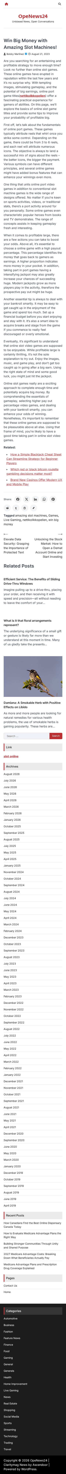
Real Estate (10, 1403)
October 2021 (12, 1094)
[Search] (59, 4)
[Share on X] (26, 499)
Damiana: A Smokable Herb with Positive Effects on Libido (32, 705)
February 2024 (13, 930)
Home (7, 1291)
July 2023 (10, 963)
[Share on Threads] (24, 508)
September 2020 (14, 1140)
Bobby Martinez (15, 54)
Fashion (8, 1331)
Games (53, 515)
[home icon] (6, 4)
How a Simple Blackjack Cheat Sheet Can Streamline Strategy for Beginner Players (33, 459)
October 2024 (12, 878)
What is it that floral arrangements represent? (28, 623)
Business (9, 1325)
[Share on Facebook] (17, 499)
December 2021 (13, 1081)
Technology (11, 1436)
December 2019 (13, 1172)
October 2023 (12, 943)
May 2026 (10, 793)
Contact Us (10, 1285)
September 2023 (14, 950)
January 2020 (12, 1166)
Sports (8, 1423)
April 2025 (10, 858)
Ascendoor (40, 1465)
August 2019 (11, 1192)
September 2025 (14, 832)
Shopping (9, 1410)
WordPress (28, 1469)
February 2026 (13, 813)
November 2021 (13, 1087)
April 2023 (10, 983)
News (7, 1396)
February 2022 (13, 1068)
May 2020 (10, 1153)
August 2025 (11, 839)
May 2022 (10, 1048)
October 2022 (12, 1015)
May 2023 (10, 976)
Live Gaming (12, 520)
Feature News (12, 1338)
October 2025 (12, 826)
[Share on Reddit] (7, 508)
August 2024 (12, 891)
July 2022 (10, 1035)
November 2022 (14, 1009)
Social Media (11, 1416)
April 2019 (10, 1205)
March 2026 (11, 806)
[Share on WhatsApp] (44, 499)
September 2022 (14, 1022)
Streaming (10, 1429)
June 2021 (10, 1113)
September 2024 (14, 885)
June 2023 (10, 970)
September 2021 (14, 1100)
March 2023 (11, 989)
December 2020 (13, 1133)
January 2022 (12, 1074)
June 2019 (10, 1198)
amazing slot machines (31, 515)
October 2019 (12, 1179)
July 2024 (10, 898)
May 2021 (10, 1120)
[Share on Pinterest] (53, 499)
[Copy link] (33, 508)
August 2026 (12, 774)
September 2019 (14, 1185)
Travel (7, 1449)
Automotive (10, 1318)
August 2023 (12, 957)
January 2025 (12, 865)
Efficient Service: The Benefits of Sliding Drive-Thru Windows (32, 581)
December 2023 (13, 937)
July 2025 (10, 845)
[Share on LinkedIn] (35, 499)
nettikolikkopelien (35, 520)
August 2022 (12, 1028)
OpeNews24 (33, 16)
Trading (8, 1442)
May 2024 (10, 911)
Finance (8, 1344)
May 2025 (10, 852)
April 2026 (10, 800)
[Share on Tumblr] (15, 508)
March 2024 (11, 924)
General (8, 1364)
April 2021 (10, 1127)
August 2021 (11, 1107)
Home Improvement (15, 1383)
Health (7, 1377)
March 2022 (11, 1061)
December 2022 (13, 1002)
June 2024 (10, 904)
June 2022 (10, 1042)
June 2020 (10, 1146)
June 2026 (10, 787)
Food (7, 1351)
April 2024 (10, 917)
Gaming (8, 1357)
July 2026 (10, 780)
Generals (9, 1370)
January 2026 (12, 819)
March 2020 (11, 1159)
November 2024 (14, 872)
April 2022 (10, 1055)
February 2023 (13, 996)
